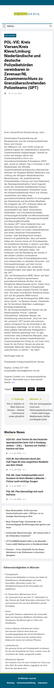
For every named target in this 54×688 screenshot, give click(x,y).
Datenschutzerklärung (26, 683)
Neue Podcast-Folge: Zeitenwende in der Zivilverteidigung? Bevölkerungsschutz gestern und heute (28, 525)
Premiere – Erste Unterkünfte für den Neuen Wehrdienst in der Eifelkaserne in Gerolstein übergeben (25, 552)
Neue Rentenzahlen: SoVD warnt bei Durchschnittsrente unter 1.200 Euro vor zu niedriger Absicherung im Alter (24, 513)
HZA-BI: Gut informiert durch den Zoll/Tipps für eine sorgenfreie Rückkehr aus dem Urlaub (27, 461)
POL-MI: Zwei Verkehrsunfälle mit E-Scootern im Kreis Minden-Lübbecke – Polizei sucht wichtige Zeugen (26, 478)
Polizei (41, 389)
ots (13, 382)
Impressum (42, 683)
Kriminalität (19, 389)
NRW (31, 389)
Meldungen (10, 35)
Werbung (10, 683)
